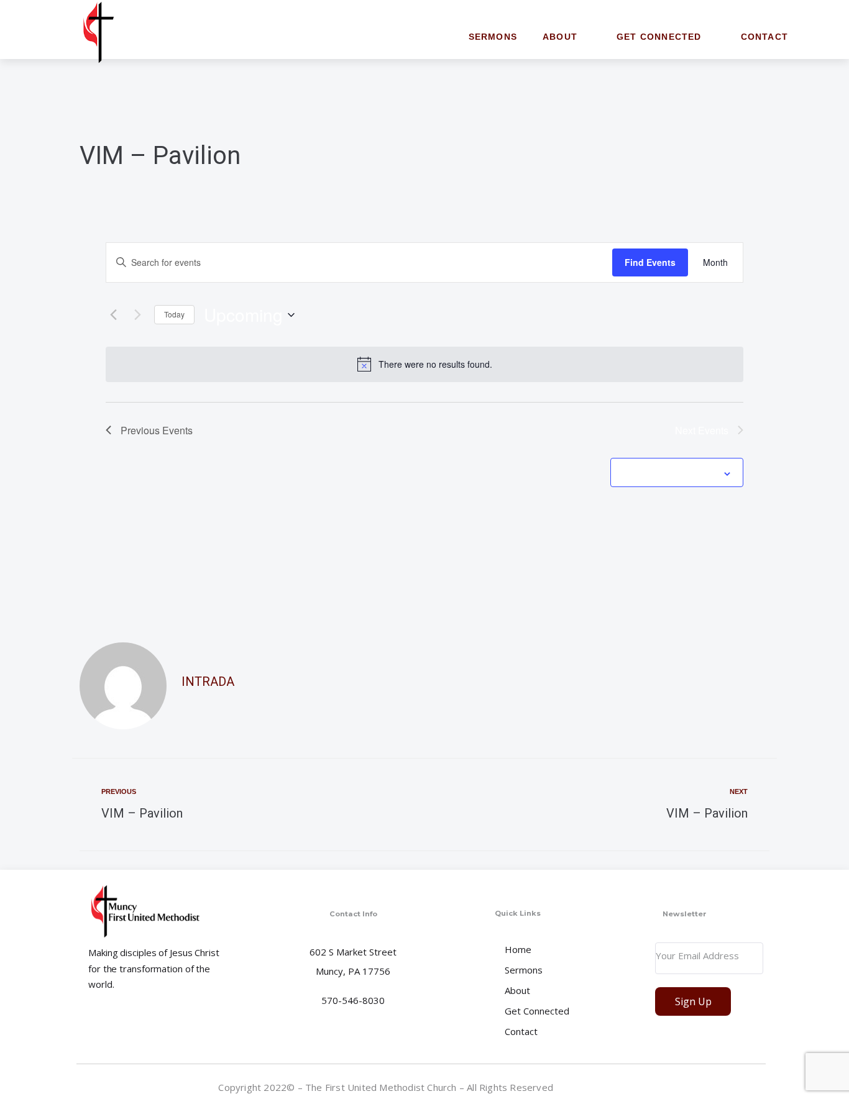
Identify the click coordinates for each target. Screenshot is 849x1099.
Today (174, 314)
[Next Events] (137, 315)
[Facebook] (755, 1086)
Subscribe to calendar (670, 472)
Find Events (650, 262)
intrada (207, 681)
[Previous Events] (113, 315)
